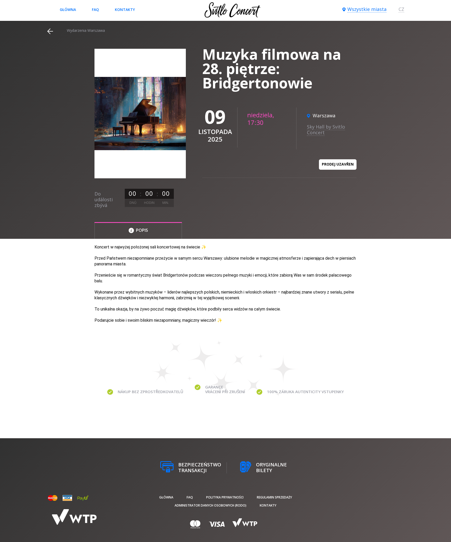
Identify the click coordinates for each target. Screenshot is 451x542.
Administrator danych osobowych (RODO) (210, 505)
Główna (68, 9)
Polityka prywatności (225, 497)
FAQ (95, 9)
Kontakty (125, 9)
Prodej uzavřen (338, 164)
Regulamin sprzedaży (274, 497)
